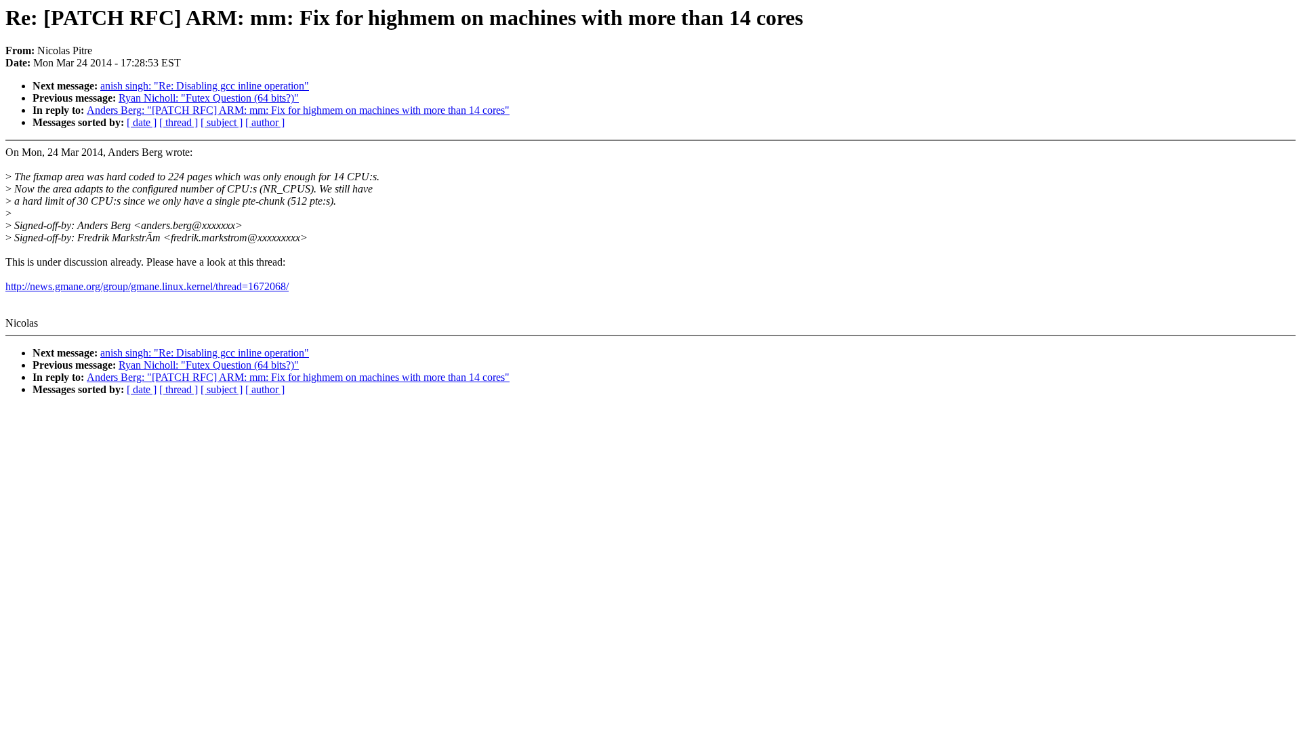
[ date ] (142, 122)
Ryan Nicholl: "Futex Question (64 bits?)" (209, 98)
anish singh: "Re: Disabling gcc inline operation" (204, 86)
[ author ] (265, 122)
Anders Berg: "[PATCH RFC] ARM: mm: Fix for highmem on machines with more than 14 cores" (298, 110)
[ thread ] (178, 122)
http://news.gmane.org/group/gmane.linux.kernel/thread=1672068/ (147, 286)
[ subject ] (222, 122)
